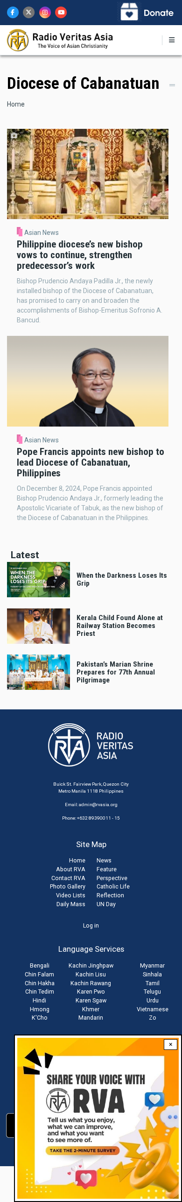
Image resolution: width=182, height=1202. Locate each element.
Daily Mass (70, 904)
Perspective (112, 878)
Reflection (110, 895)
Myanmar (152, 965)
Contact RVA (68, 878)
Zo (152, 1017)
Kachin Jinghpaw (91, 965)
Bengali (39, 965)
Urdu (153, 1000)
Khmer (90, 1009)
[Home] (60, 39)
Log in (91, 925)
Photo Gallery (67, 886)
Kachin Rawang (90, 983)
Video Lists (70, 895)
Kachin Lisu (91, 974)
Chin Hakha (40, 983)
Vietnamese (152, 1009)
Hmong (39, 1009)
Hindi (39, 1000)
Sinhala (152, 974)
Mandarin (90, 1017)
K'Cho (40, 1017)
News (104, 860)
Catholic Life (113, 886)
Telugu (152, 991)
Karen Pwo (91, 991)
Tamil (153, 983)
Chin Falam (39, 974)
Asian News (41, 232)
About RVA (70, 869)
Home (16, 104)
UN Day (106, 904)
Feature (107, 869)
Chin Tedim (39, 991)
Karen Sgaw (91, 1000)
